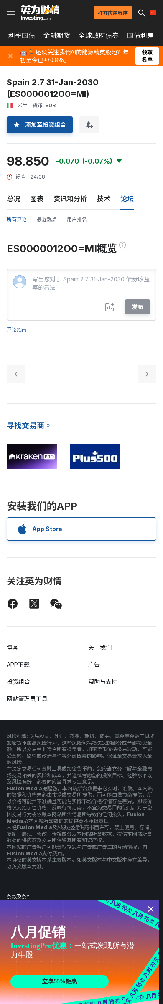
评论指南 (17, 329)
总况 (13, 199)
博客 (12, 647)
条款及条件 (19, 896)
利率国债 (21, 35)
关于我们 (100, 647)
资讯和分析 (70, 199)
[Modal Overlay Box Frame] (79, 952)
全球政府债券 (99, 35)
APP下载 (18, 664)
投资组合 (18, 681)
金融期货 (56, 35)
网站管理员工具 (27, 698)
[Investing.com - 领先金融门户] (40, 13)
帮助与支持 (102, 681)
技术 (103, 199)
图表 (36, 199)
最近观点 (47, 219)
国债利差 (140, 35)
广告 (94, 664)
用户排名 (77, 219)
